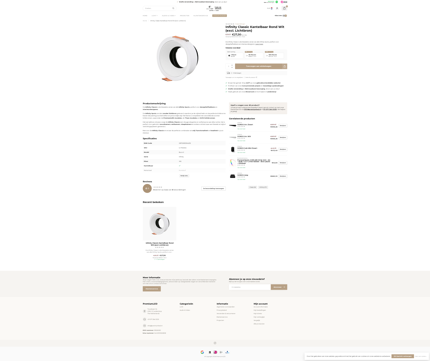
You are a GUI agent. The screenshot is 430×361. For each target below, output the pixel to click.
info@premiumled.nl (252, 109)
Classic (253, 187)
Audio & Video (168, 15)
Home (145, 15)
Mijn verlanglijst (259, 317)
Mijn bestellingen (260, 310)
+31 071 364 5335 (270, 109)
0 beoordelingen (240, 24)
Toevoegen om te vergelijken (234, 77)
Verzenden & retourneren (226, 313)
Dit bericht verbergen (403, 356)
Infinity (263, 187)
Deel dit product (250, 77)
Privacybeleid (222, 310)
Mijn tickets (258, 313)
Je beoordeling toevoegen (213, 188)
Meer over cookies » (421, 356)
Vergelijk (257, 320)
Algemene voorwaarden (226, 307)
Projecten (184, 15)
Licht (154, 15)
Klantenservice (201, 15)
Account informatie (261, 307)
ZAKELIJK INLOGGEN (219, 15)
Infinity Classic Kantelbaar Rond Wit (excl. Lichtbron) (168, 21)
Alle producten (259, 324)
